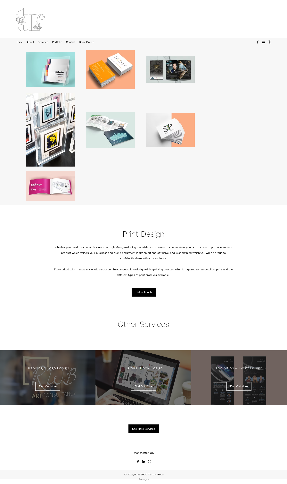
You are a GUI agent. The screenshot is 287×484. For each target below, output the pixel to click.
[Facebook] (258, 42)
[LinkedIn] (264, 42)
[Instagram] (269, 42)
